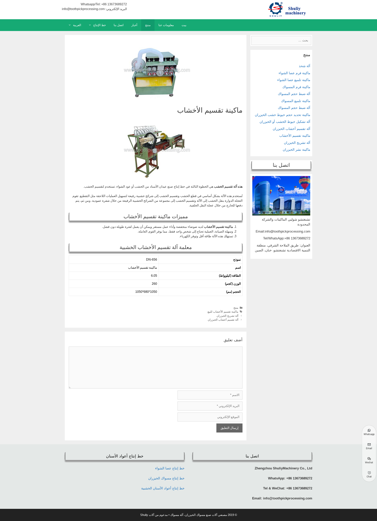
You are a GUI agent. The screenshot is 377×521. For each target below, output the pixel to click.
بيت (184, 25)
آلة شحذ (304, 66)
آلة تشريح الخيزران (227, 315)
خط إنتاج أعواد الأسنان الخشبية (163, 488)
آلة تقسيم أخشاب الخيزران (223, 319)
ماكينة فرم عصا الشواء (294, 73)
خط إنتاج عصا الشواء (170, 468)
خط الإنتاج (99, 25)
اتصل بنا (119, 25)
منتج (148, 25)
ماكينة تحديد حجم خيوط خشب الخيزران (282, 115)
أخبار (134, 25)
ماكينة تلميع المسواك (295, 101)
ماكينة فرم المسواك (296, 87)
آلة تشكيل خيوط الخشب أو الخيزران (285, 122)
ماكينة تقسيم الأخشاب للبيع (223, 311)
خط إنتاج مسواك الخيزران (166, 478)
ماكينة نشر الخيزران (296, 149)
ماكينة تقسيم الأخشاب (294, 136)
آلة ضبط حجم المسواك (294, 94)
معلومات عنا (166, 25)
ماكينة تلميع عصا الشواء (293, 80)
